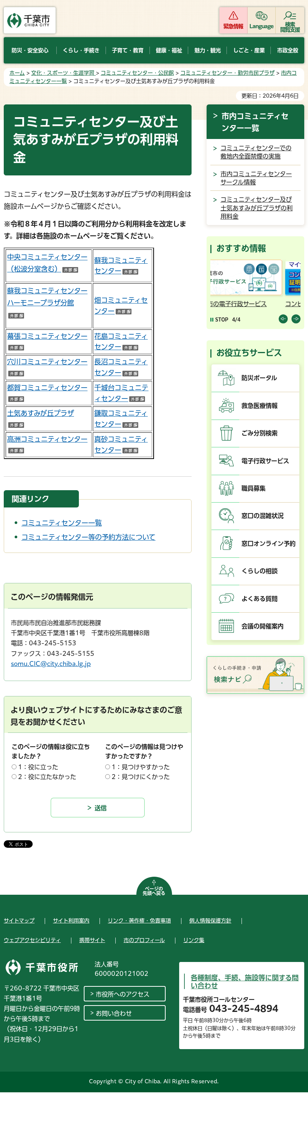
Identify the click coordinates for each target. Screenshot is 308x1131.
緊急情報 (233, 26)
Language (261, 26)
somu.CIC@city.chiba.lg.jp (51, 664)
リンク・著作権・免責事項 (139, 920)
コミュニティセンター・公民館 (137, 73)
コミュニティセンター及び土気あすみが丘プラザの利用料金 (256, 207)
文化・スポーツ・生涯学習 (63, 73)
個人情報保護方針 (210, 920)
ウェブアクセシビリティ (32, 940)
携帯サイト (92, 940)
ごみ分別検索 (260, 433)
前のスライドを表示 (283, 318)
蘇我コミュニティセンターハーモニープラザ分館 (47, 303)
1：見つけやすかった (141, 767)
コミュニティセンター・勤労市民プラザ (227, 73)
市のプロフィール (144, 940)
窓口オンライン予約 (269, 544)
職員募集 (254, 488)
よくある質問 (260, 599)
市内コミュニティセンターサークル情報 (256, 178)
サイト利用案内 (71, 920)
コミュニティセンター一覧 (61, 522)
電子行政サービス (265, 461)
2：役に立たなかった (47, 777)
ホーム (17, 73)
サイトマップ (19, 920)
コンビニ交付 (234, 304)
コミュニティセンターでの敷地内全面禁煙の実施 (255, 152)
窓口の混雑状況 (263, 516)
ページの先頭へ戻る (154, 890)
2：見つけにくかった (141, 777)
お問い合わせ (114, 1013)
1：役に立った (38, 767)
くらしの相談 (260, 571)
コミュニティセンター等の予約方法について (88, 537)
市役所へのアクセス (122, 994)
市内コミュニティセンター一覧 (255, 122)
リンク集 (193, 940)
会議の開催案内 (263, 626)
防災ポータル (259, 378)
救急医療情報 (260, 406)
